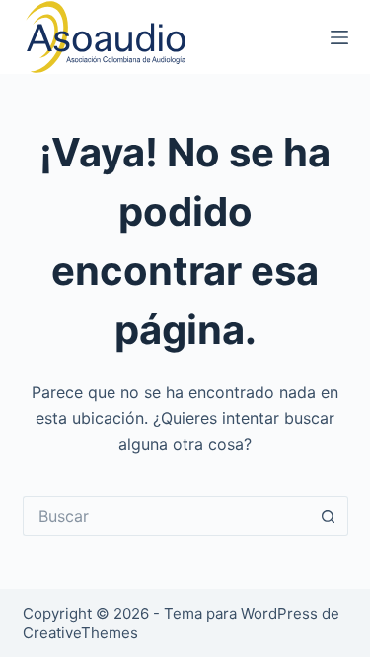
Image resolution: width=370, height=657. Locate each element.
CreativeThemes (80, 633)
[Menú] (339, 37)
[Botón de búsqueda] (328, 516)
